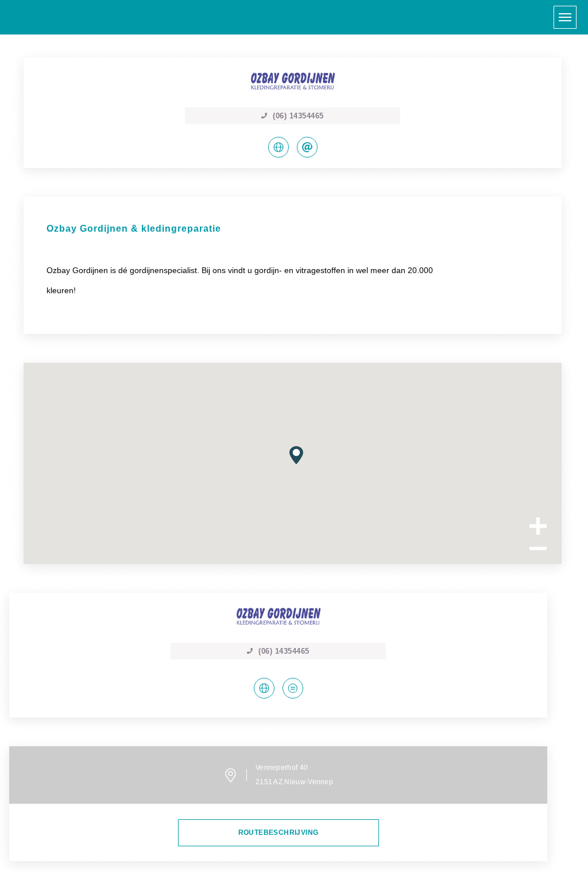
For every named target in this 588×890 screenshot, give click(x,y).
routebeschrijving (278, 832)
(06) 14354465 (284, 651)
